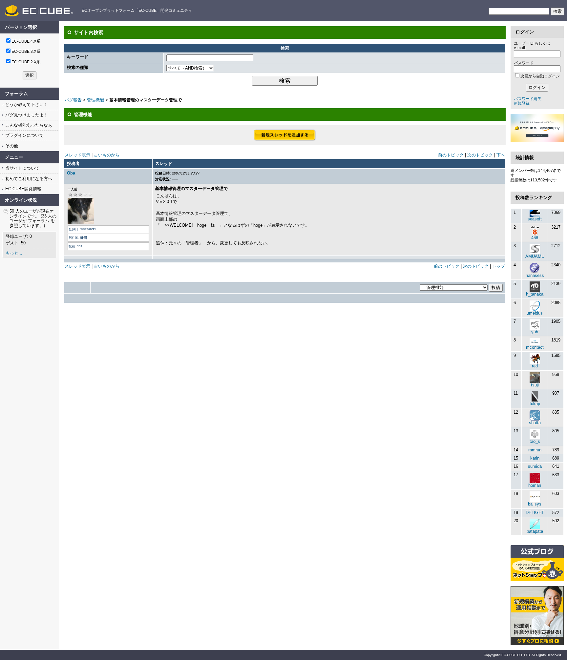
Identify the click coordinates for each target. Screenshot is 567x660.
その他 (11, 145)
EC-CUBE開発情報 (22, 188)
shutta (535, 422)
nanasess (535, 275)
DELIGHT (535, 512)
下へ (500, 155)
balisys (534, 504)
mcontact (535, 347)
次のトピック (480, 155)
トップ (498, 266)
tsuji (535, 384)
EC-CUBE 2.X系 (25, 62)
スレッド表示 (77, 155)
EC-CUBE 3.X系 (25, 51)
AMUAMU (534, 256)
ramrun (534, 449)
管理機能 (95, 99)
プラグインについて (24, 135)
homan (534, 485)
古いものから (106, 155)
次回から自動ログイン (540, 76)
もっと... (14, 253)
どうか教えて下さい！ (26, 104)
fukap (535, 403)
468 (534, 237)
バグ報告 (73, 99)
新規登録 (522, 103)
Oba (71, 173)
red (535, 365)
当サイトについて (21, 168)
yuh (534, 331)
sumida (535, 466)
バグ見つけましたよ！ (26, 115)
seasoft (535, 219)
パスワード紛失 (527, 98)
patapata (535, 531)
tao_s (535, 441)
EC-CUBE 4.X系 (25, 41)
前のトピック (451, 155)
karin (534, 458)
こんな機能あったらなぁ (28, 125)
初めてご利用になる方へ (28, 178)
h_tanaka (534, 294)
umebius (535, 313)
